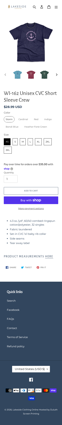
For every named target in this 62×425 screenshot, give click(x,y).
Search (11, 300)
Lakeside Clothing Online (25, 409)
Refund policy (15, 346)
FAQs (10, 319)
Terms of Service (17, 337)
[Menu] (56, 7)
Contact (12, 328)
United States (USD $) (30, 369)
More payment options (31, 208)
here (49, 256)
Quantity (9, 172)
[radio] (9, 119)
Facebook (13, 310)
